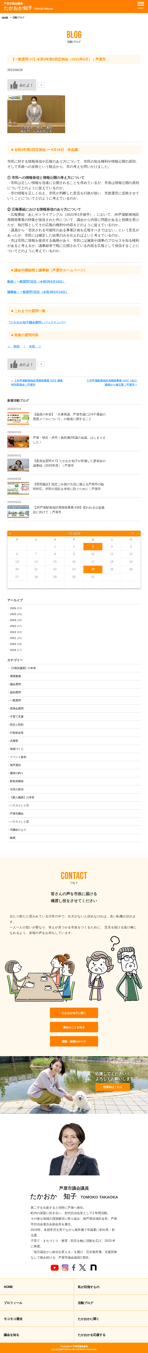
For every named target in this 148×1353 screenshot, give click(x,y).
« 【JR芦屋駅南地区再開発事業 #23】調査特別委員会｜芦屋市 (37, 382)
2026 (13, 608)
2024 (13, 620)
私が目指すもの (88, 1287)
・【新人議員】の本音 (20, 797)
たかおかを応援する (92, 1334)
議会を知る (11, 1334)
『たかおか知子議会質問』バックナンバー (36, 322)
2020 (13, 644)
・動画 (11, 837)
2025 (13, 614)
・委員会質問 (15, 708)
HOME (5, 17)
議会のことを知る (74, 1027)
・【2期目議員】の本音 (21, 668)
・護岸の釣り (15, 773)
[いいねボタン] (21, 85)
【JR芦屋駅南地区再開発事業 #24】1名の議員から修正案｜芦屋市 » (111, 382)
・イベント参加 (16, 756)
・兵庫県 (12, 740)
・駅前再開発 (15, 781)
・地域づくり (15, 748)
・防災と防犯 (15, 724)
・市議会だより (16, 829)
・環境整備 (14, 676)
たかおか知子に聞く (74, 1013)
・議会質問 (14, 684)
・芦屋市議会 (15, 813)
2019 (13, 649)
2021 (13, 638)
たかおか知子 (28, 6)
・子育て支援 (15, 716)
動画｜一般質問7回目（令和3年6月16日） (36, 281)
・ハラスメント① (18, 805)
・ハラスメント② (18, 821)
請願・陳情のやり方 (74, 1041)
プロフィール (13, 1303)
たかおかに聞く (88, 1318)
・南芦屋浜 (14, 765)
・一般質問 (14, 700)
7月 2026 (74, 533)
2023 (13, 626)
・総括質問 (14, 692)
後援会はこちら (112, 1086)
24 (93, 569)
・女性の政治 (15, 789)
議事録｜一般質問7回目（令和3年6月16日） (37, 292)
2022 (13, 632)
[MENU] (140, 4)
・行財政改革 (15, 732)
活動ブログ (85, 1303)
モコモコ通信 (13, 1318)
